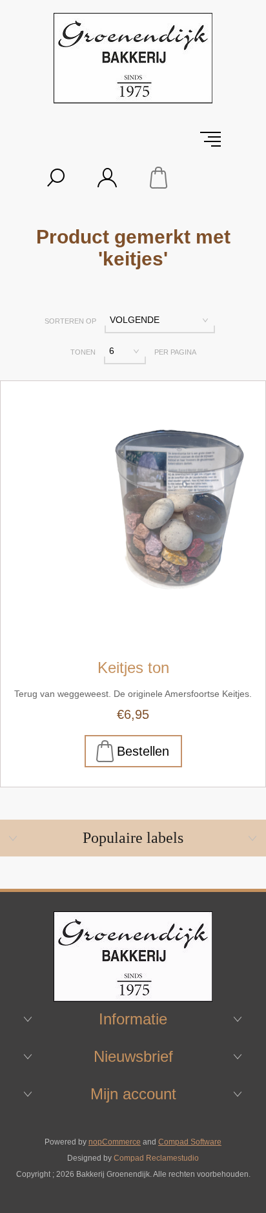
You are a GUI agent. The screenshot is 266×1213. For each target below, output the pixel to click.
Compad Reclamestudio (156, 1158)
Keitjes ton (133, 667)
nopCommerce (114, 1141)
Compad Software (189, 1141)
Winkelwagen (158, 177)
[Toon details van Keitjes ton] (133, 513)
